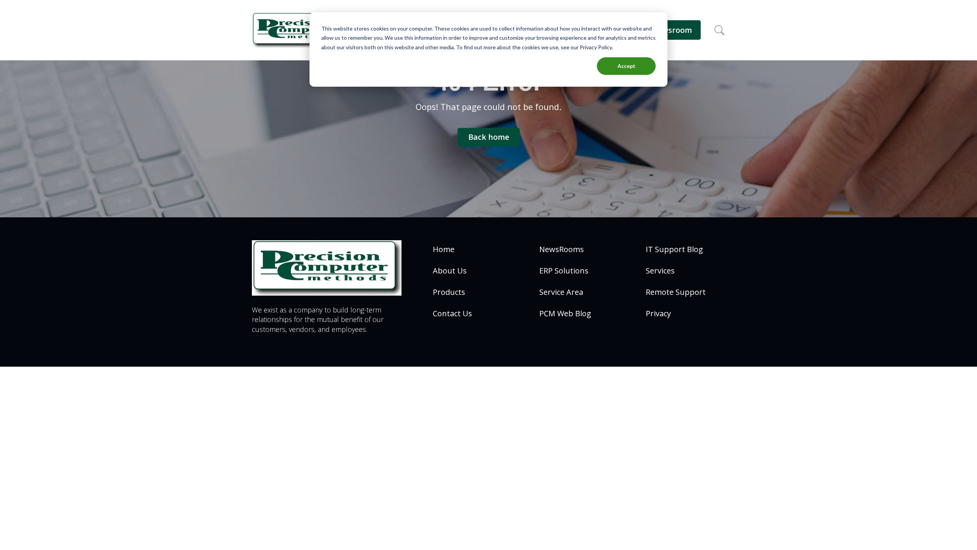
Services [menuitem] (660, 270)
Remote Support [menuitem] (676, 292)
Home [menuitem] (444, 249)
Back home (488, 137)
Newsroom (672, 30)
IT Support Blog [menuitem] (674, 249)
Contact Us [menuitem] (452, 313)
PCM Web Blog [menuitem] (565, 313)
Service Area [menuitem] (561, 292)
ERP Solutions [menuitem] (563, 270)
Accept (626, 66)
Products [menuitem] (449, 292)
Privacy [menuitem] (658, 313)
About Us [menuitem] (450, 270)
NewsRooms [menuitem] (561, 249)
